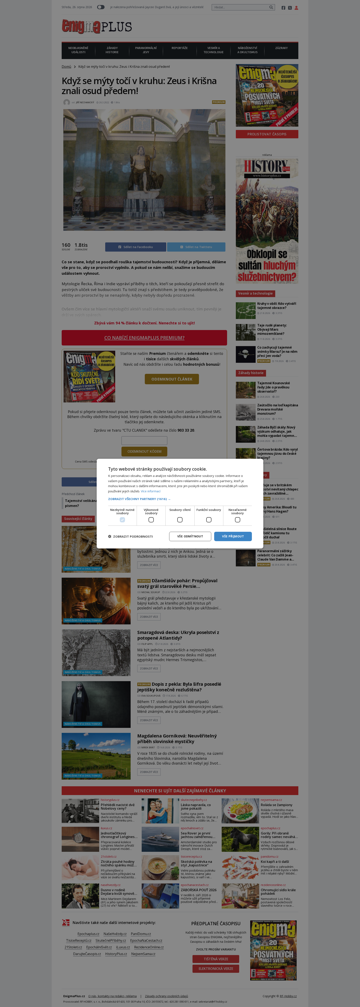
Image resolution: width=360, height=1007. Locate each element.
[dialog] (180, 503)
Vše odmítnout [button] (190, 536)
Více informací (150, 491)
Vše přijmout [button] (233, 536)
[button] (180, 499)
